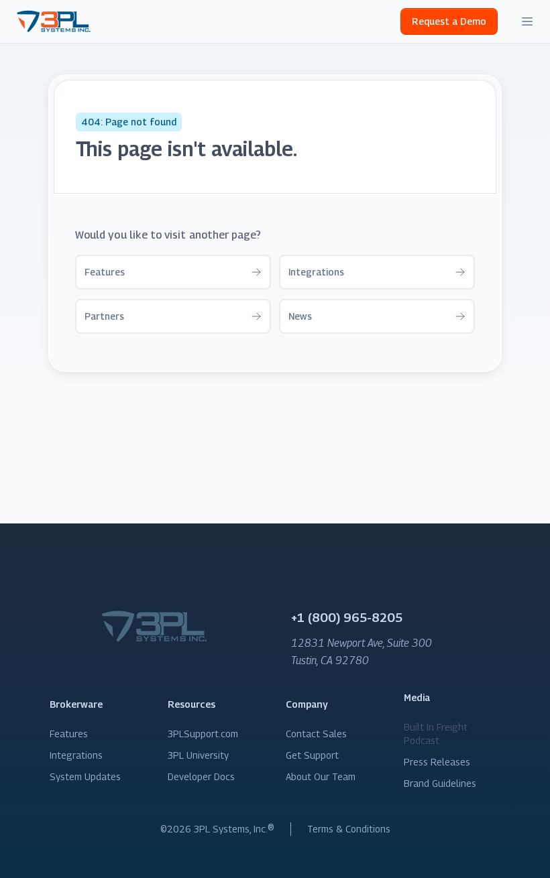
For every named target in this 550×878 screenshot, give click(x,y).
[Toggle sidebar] (527, 21)
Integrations (76, 755)
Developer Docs (201, 776)
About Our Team (320, 776)
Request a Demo (449, 21)
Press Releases (437, 761)
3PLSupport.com (203, 733)
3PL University (198, 755)
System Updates (85, 776)
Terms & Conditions (348, 828)
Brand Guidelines (440, 783)
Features (69, 733)
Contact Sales (316, 733)
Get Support (312, 755)
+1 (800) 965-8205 (346, 618)
